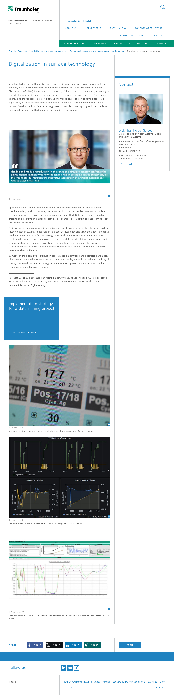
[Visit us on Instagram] (76, 668)
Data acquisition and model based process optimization (97, 51)
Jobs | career (93, 28)
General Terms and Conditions (129, 682)
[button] (35, 645)
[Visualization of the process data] (59, 385)
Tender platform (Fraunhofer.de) (82, 682)
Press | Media (118, 28)
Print (130, 645)
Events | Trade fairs (131, 36)
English (12, 51)
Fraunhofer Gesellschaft (78, 21)
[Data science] (59, 477)
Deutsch (158, 36)
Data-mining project (23, 332)
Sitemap (68, 688)
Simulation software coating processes (48, 51)
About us (70, 28)
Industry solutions (94, 43)
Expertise (120, 43)
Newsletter (71, 43)
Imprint (106, 682)
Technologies (141, 43)
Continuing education (149, 28)
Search (162, 7)
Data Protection (156, 682)
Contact (160, 688)
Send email (126, 164)
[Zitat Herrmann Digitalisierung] (59, 156)
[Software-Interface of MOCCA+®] (59, 569)
